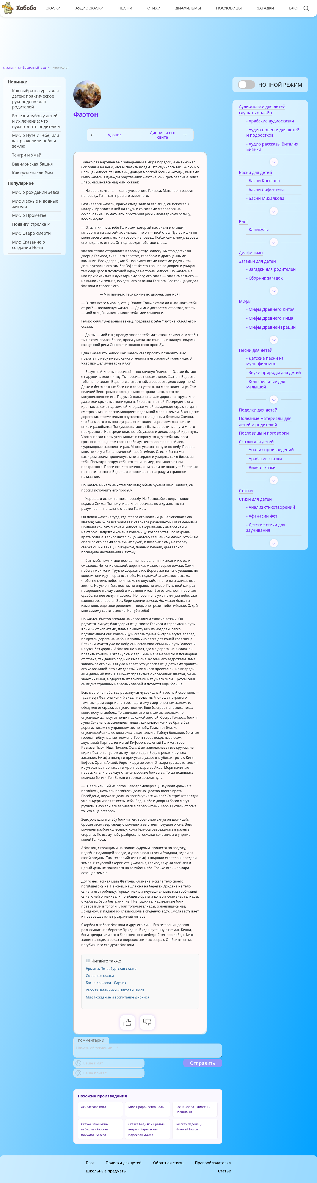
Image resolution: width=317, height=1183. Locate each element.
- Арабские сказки (264, 459)
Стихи (153, 8)
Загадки (265, 8)
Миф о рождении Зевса (35, 192)
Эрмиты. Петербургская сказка (111, 968)
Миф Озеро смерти (31, 233)
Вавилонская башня (32, 164)
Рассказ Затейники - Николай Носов (115, 990)
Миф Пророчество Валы (146, 1107)
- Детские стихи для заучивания (265, 527)
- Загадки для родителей (271, 269)
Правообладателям (213, 1162)
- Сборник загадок (264, 278)
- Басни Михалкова (265, 198)
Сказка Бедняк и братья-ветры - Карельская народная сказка (146, 1129)
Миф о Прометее (29, 215)
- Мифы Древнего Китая (270, 309)
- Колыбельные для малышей (265, 384)
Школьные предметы (106, 1171)
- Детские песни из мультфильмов (265, 361)
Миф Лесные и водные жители (35, 204)
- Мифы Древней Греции (271, 327)
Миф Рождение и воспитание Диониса (117, 997)
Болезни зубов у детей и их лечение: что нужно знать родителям (36, 121)
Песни (125, 8)
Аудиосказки (89, 8)
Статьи (224, 1171)
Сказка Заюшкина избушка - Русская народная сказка (94, 1129)
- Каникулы (257, 229)
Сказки (53, 8)
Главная (8, 67)
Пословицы (229, 8)
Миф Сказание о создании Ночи (28, 244)
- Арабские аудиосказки (270, 121)
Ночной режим (280, 84)
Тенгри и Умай (26, 155)
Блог (294, 8)
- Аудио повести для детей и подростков (272, 132)
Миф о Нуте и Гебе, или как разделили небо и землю (35, 141)
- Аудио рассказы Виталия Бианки (272, 146)
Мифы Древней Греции (33, 67)
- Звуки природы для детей (273, 372)
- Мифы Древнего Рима (269, 318)
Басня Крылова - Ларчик (106, 982)
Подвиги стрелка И (31, 224)
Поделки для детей (124, 1162)
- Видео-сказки (261, 467)
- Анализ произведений (270, 449)
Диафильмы (188, 8)
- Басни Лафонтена (265, 189)
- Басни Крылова (263, 180)
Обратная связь (168, 1162)
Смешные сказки (100, 975)
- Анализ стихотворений (270, 507)
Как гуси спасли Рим (32, 173)
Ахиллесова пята (93, 1107)
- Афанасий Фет (261, 516)
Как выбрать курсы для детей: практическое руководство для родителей (35, 99)
